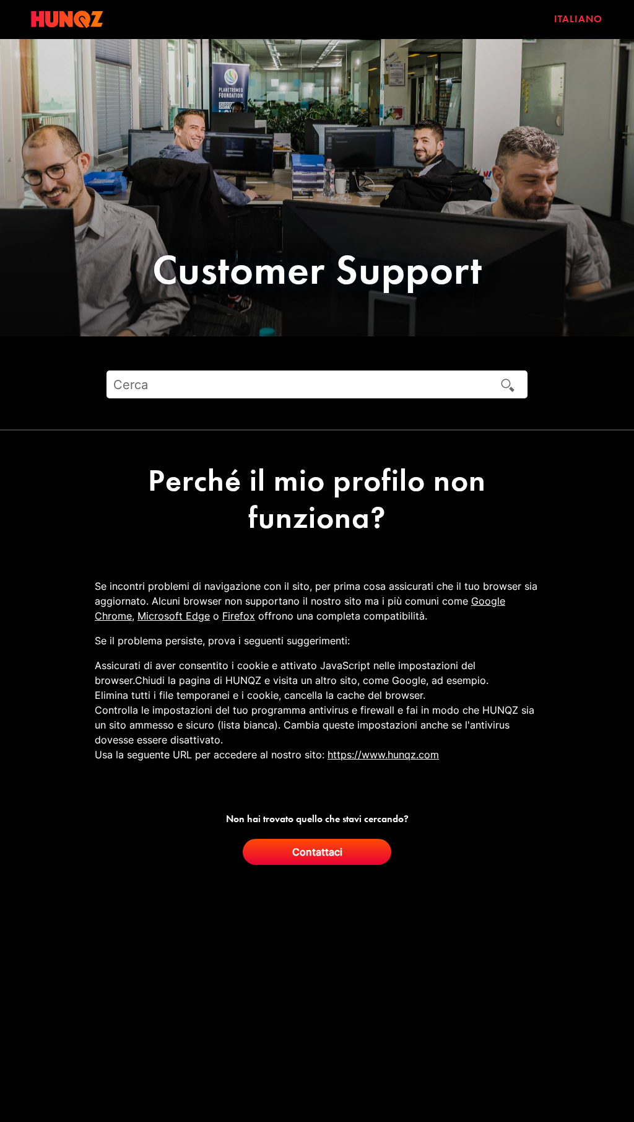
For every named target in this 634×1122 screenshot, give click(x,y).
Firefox (238, 616)
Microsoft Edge (173, 616)
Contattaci (317, 852)
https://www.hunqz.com (383, 754)
